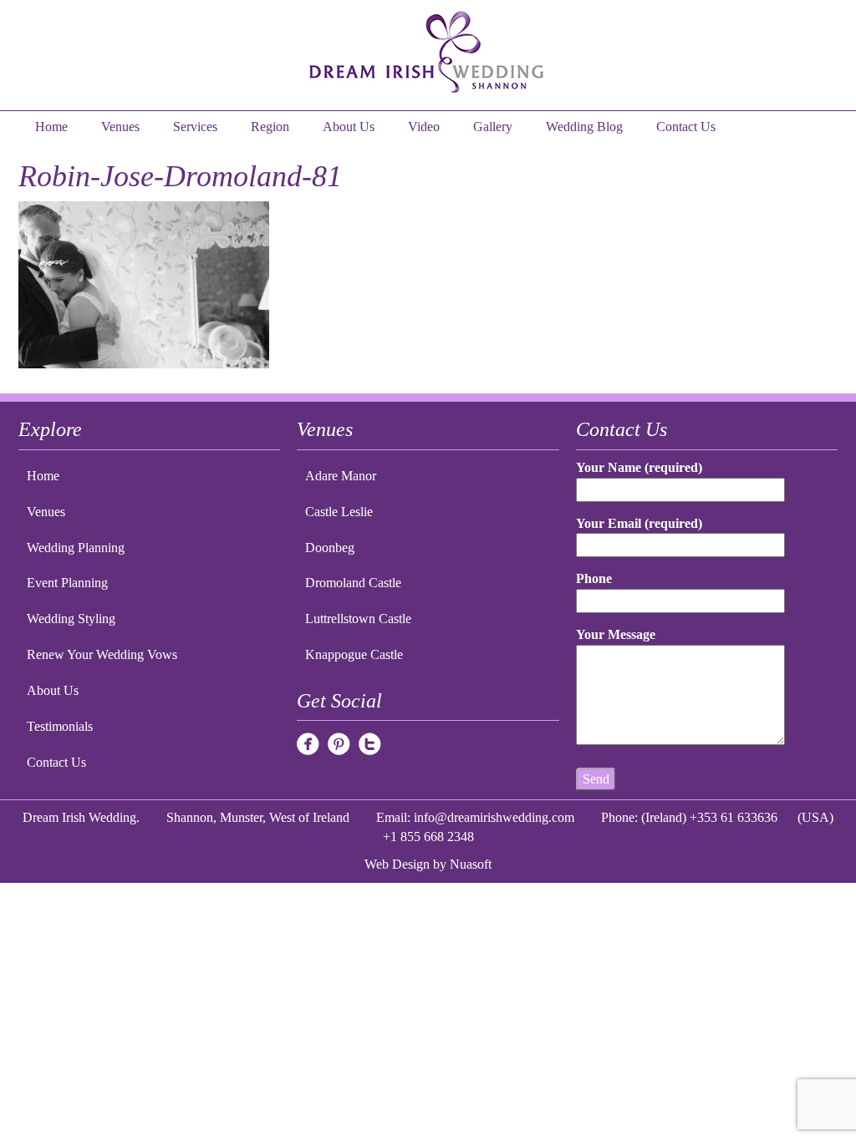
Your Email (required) (639, 523)
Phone (594, 578)
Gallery (492, 126)
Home (51, 126)
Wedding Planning (76, 547)
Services (195, 126)
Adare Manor (340, 476)
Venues (120, 126)
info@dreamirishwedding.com (494, 817)
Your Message (615, 634)
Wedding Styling (71, 618)
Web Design (397, 864)
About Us (348, 126)
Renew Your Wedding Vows (102, 654)
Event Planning (67, 583)
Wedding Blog (584, 126)
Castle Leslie (339, 512)
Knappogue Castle (354, 654)
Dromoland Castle (353, 583)
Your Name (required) (639, 467)
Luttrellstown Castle (358, 618)
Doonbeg (329, 547)
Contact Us (686, 126)
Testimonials (60, 726)
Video (424, 126)
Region (270, 126)
